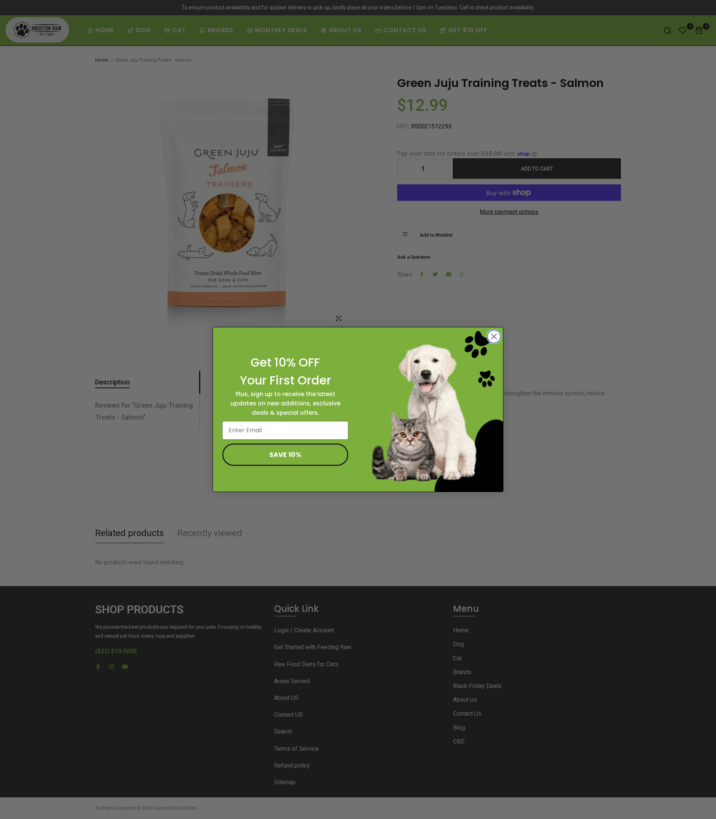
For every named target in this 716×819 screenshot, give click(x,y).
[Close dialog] (493, 336)
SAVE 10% (285, 454)
